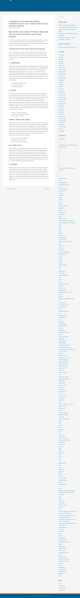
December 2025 (62, 71)
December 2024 (62, 97)
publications (61, 471)
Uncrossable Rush (63, 540)
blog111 (60, 233)
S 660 (60, 488)
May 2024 (61, 112)
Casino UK (61, 250)
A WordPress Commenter (64, 47)
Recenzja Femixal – (63, 480)
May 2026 (61, 61)
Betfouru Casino (62, 212)
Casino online (62, 245)
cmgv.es (60, 279)
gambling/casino (62, 330)
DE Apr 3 (61, 294)
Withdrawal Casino (63, 556)
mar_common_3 (62, 391)
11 (59, 149)
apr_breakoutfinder (63, 189)
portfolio (61, 457)
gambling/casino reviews (64, 332)
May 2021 (61, 129)
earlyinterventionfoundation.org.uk (66, 298)
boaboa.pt (61, 235)
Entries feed (61, 585)
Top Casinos (61, 529)
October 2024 (62, 101)
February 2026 (62, 67)
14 (59, 153)
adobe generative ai (63, 182)
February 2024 (62, 116)
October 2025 (62, 76)
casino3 (60, 260)
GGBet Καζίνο (62, 338)
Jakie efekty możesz (63, 362)
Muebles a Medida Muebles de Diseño (67, 25)
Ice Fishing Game (62, 351)
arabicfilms (61, 195)
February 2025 (62, 93)
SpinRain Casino (62, 505)
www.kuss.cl (61, 563)
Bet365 (60, 210)
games (60, 334)
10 (59, 143)
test (59, 509)
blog (60, 226)
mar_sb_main (62, 400)
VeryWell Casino (62, 548)
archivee (61, 199)
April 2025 (61, 88)
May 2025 (61, 86)
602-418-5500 (60, 4)
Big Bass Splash (62, 218)
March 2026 (61, 65)
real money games (63, 478)
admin (60, 180)
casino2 (60, 258)
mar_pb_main (62, 397)
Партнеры (61, 573)
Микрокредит (62, 567)
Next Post (47, 188)
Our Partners (61, 444)
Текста (60, 575)
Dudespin (61, 296)
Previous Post (11, 188)
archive (60, 197)
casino (60, 243)
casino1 (60, 256)
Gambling (61, 328)
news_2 (60, 425)
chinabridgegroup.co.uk (64, 275)
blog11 (60, 231)
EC (59, 300)
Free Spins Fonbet (63, 326)
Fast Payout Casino (63, 315)
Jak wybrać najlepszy (63, 359)
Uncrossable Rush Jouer (64, 542)
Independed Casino (63, 355)
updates (60, 544)
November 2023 (62, 120)
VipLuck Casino (62, 550)
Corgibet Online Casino (64, 283)
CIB (59, 277)
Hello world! (74, 47)
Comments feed (62, 587)
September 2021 (62, 126)
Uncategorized (12, 28)
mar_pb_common (62, 395)
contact (60, 281)
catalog (60, 266)
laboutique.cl (61, 370)
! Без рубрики (62, 138)
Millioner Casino (62, 406)
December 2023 (62, 118)
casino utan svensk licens (64, 252)
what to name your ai (63, 552)
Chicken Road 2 (62, 273)
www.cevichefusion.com (64, 559)
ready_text (61, 476)
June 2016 (61, 131)
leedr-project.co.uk (63, 372)
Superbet (61, 507)
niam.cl (60, 427)
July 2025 (61, 82)
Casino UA (61, 248)
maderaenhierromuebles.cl (65, 378)
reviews (60, 482)
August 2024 (61, 105)
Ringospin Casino (62, 484)
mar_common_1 (62, 389)
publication (61, 469)
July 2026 (61, 57)
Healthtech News (62, 342)
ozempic (60, 446)
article (60, 201)
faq (59, 313)
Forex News (61, 321)
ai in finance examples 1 (64, 184)
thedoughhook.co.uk (63, 527)
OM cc (60, 433)
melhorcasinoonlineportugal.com (66, 404)
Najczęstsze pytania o (63, 414)
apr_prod (61, 193)
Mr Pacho (61, 410)
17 (59, 155)
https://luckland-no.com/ (30, 71)
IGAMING (61, 353)
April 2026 (61, 63)
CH (59, 269)
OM (59, 431)
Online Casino (62, 435)
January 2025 (62, 95)
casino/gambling (62, 254)
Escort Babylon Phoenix (64, 305)
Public (60, 467)
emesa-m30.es (62, 302)
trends (60, 533)
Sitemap (49, 595)
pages (60, 448)
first (59, 319)
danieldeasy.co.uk (63, 290)
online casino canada (63, 438)
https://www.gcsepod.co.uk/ (65, 347)
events (60, 309)
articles (60, 203)
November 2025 (62, 74)
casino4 (60, 262)
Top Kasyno (61, 531)
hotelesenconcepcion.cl (64, 345)
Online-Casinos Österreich (65, 440)
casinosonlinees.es (63, 264)
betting (60, 216)
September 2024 (62, 103)
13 (59, 151)
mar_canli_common (63, 385)
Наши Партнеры (62, 569)
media (60, 402)
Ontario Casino (62, 442)
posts (60, 461)
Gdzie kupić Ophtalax (63, 336)
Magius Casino (62, 381)
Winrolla (60, 554)
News (60, 423)
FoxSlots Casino (62, 324)
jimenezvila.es (62, 368)
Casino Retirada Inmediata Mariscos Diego (68, 27)
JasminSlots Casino (63, 366)
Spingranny (61, 500)
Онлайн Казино (62, 571)
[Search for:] (68, 16)
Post (60, 459)
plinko (60, 454)
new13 (60, 421)
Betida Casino (62, 214)
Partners (61, 450)
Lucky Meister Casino (63, 376)
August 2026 (61, 55)
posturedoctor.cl (62, 463)
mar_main (61, 393)
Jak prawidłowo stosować (64, 357)
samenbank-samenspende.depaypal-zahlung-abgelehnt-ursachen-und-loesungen (67, 492)
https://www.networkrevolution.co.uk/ (67, 349)
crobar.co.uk (61, 285)
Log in (60, 583)
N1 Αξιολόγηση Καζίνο (64, 412)
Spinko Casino (62, 503)
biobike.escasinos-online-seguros (66, 220)
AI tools (60, 187)
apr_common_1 (62, 191)
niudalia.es (61, 429)
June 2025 (61, 84)
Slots (60, 496)
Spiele (60, 498)
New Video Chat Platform (64, 419)
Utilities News (62, 546)
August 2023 (61, 124)
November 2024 (62, 99)
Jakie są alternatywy (63, 364)
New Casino (61, 416)
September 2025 (62, 78)
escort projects (62, 307)
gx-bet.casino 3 (62, 340)
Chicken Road (62, 271)
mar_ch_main (62, 387)
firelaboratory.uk (62, 317)
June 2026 (61, 59)
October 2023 (62, 122)
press (60, 465)
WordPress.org (62, 590)
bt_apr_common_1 (62, 239)
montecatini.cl (62, 408)
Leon (60, 374)
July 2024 (61, 107)
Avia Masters (61, 208)
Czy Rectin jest (62, 288)
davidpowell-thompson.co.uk (65, 292)
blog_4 (60, 228)
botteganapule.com (63, 237)
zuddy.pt (60, 565)
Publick (60, 473)
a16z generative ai (63, 178)
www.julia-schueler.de (64, 561)
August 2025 (61, 80)
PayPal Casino (62, 452)
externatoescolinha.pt (63, 311)
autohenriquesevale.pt (64, 205)
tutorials (60, 535)
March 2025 (61, 90)
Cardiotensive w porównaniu (65, 241)
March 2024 (61, 114)
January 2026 (62, 69)
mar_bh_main (62, 383)
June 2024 (61, 109)
